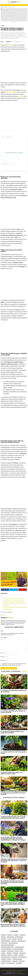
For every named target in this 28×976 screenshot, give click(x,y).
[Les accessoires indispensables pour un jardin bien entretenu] (14, 722)
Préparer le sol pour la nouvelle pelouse (14, 601)
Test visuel (22, 961)
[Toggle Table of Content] (2, 596)
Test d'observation (18, 959)
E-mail (2, 656)
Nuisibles (4, 955)
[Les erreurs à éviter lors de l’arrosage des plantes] (14, 743)
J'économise (10, 951)
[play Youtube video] (14, 579)
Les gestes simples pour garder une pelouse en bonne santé (11, 773)
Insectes (4, 951)
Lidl (22, 951)
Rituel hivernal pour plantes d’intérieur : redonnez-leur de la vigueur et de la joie (13, 925)
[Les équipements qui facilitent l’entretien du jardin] (14, 784)
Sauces (9, 959)
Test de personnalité (6, 961)
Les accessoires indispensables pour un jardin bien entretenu (12, 732)
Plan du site (23, 970)
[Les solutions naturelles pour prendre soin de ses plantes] (14, 681)
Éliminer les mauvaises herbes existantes (14, 598)
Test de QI (15, 961)
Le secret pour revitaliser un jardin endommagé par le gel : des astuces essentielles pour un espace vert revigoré (13, 839)
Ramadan (15, 957)
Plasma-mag (19, 972)
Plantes (21, 955)
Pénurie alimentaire (6, 957)
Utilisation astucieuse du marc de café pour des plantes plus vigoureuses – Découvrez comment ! (14, 860)
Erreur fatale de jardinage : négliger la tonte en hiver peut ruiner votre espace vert (13, 904)
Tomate (3, 963)
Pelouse (16, 955)
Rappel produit (22, 957)
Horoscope (4, 943)
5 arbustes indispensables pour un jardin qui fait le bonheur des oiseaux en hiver (13, 817)
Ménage (9, 953)
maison (3, 953)
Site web (3, 660)
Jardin (10, 612)
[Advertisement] (14, 67)
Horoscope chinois (14, 943)
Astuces (4, 612)
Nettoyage (23, 953)
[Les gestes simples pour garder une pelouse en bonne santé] (14, 763)
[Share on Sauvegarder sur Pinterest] (22, 589)
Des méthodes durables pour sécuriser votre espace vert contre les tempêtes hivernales (12, 882)
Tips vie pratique (4, 814)
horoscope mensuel (20, 947)
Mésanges (16, 953)
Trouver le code (11, 963)
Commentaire (4, 637)
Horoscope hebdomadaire (8, 945)
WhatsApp (19, 963)
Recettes (4, 959)
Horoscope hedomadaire (7, 947)
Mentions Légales (16, 970)
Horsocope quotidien (18, 949)
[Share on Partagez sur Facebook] (5, 589)
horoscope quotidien (6, 949)
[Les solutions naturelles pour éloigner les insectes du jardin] (14, 702)
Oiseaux (10, 955)
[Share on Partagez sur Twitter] (14, 589)
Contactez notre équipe (7, 970)
